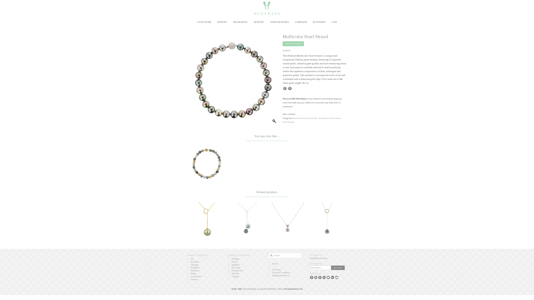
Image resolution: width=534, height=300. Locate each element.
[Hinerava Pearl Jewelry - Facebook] (311, 277)
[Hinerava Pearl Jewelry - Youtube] (336, 277)
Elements (236, 268)
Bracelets (195, 262)
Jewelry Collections (239, 255)
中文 (239, 289)
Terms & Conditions (281, 273)
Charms (194, 279)
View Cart (276, 270)
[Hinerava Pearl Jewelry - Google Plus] (332, 277)
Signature (236, 265)
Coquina (235, 276)
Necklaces (195, 268)
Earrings (194, 265)
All (192, 259)
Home (275, 264)
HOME (234, 289)
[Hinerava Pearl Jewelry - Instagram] (316, 277)
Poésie (234, 262)
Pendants (195, 271)
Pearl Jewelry (299, 118)
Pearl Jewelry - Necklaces (316, 118)
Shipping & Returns (280, 275)
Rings (193, 273)
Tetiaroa (235, 273)
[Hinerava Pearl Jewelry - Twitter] (328, 277)
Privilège (235, 259)
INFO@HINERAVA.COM (293, 289)
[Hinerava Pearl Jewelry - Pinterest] (320, 277)
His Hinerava (237, 271)
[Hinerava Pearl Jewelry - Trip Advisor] (324, 277)
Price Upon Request (293, 44)
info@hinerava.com (318, 258)
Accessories (196, 276)
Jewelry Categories (198, 255)
